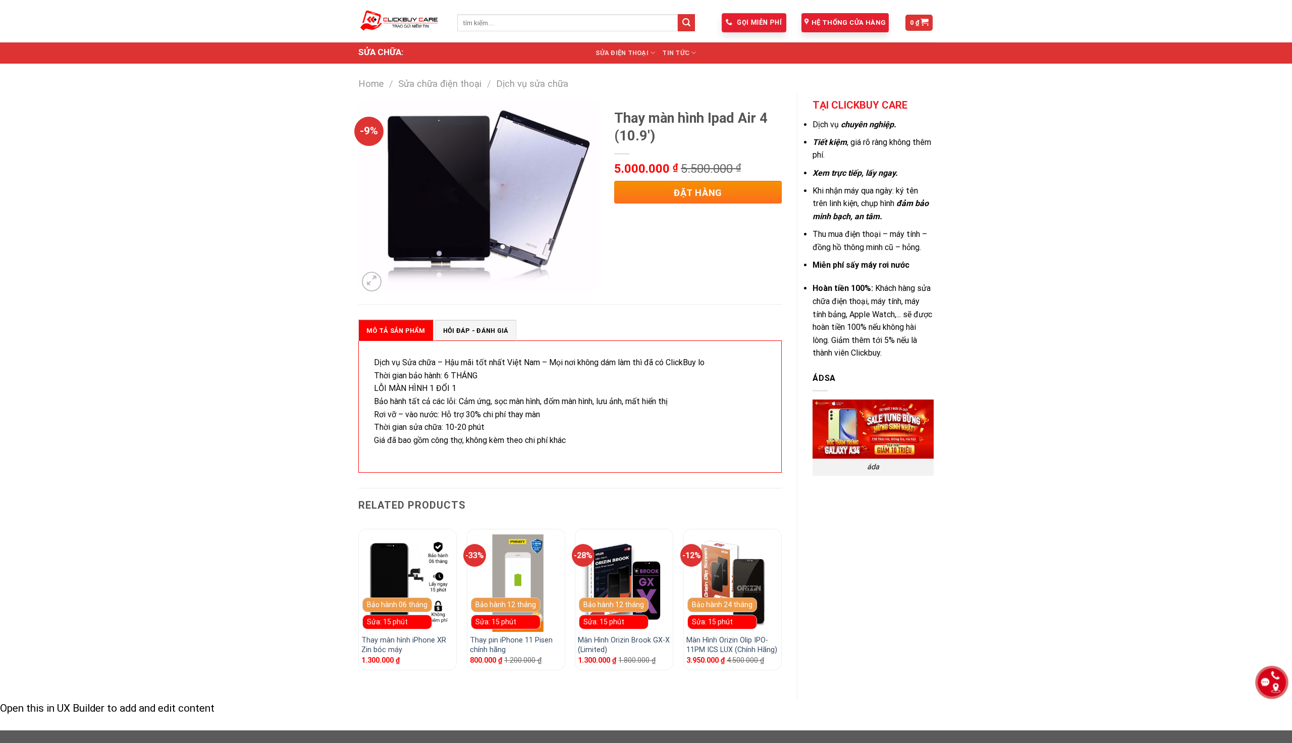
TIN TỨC (675, 53)
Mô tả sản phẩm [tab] (395, 330)
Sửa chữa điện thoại (439, 83)
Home (371, 83)
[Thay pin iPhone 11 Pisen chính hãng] (516, 583)
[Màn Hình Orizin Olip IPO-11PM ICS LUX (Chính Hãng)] (732, 583)
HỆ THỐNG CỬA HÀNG (849, 22)
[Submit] (686, 22)
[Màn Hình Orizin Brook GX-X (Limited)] (624, 583)
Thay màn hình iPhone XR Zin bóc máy (403, 645)
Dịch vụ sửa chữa (532, 83)
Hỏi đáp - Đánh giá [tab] (476, 330)
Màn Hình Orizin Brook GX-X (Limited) (624, 645)
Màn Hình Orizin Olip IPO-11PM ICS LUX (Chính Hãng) (731, 645)
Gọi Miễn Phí (758, 22)
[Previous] (358, 603)
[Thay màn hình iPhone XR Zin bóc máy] (407, 583)
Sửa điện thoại (622, 53)
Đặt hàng (698, 192)
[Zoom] (372, 281)
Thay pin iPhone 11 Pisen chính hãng (511, 645)
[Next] (781, 603)
